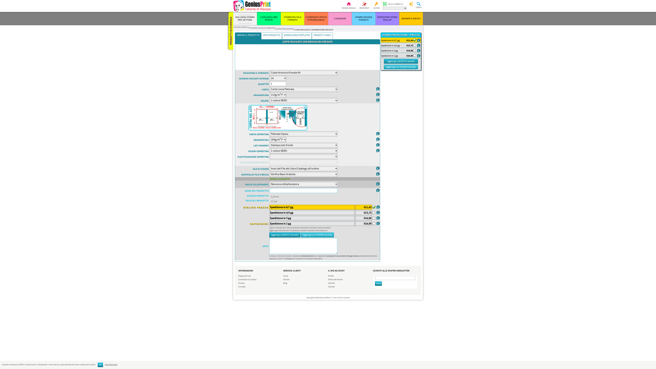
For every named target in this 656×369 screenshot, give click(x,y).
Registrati (364, 8)
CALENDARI (340, 18)
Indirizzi (331, 283)
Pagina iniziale (349, 8)
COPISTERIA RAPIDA (284, 29)
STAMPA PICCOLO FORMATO (262, 28)
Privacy (241, 283)
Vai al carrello (395, 4)
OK (100, 365)
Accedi (376, 8)
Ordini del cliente (335, 279)
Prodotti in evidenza (230, 31)
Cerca (285, 276)
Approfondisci (111, 364)
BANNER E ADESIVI (411, 18)
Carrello (331, 286)
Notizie (286, 279)
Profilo (331, 276)
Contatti (241, 286)
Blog (285, 283)
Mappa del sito (244, 276)
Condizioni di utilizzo (247, 279)
